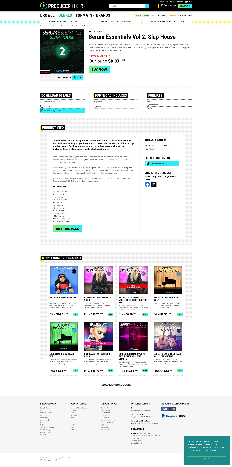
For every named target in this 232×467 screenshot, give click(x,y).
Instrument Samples (108, 420)
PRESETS (172, 15)
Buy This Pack (67, 229)
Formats (84, 15)
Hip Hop (74, 415)
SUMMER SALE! (142, 15)
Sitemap (43, 435)
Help (170, 2)
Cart (185, 5)
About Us (43, 415)
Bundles (182, 15)
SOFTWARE (161, 15)
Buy (75, 314)
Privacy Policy (45, 430)
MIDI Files (104, 425)
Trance (73, 427)
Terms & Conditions (47, 427)
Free (190, 15)
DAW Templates (106, 410)
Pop (72, 420)
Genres (65, 15)
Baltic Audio (95, 31)
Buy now (99, 69)
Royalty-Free (57, 110)
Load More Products (116, 385)
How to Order (45, 420)
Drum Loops (105, 413)
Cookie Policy (45, 432)
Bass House (149, 145)
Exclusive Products (107, 415)
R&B (72, 423)
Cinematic (74, 410)
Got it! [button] (207, 459)
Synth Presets (152, 105)
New (153, 15)
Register (176, 2)
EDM (72, 413)
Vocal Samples (106, 427)
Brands (103, 15)
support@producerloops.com (141, 410)
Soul (72, 425)
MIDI (149, 101)
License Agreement (157, 163)
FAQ (41, 423)
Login (181, 2)
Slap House (149, 149)
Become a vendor (46, 413)
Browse (47, 15)
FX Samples (105, 418)
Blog (166, 2)
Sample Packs (45, 408)
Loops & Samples (107, 423)
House (166, 145)
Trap (72, 430)
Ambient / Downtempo (79, 408)
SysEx (149, 108)
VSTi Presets (105, 430)
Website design (45, 460)
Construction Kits (107, 408)
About (162, 2)
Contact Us (44, 418)
